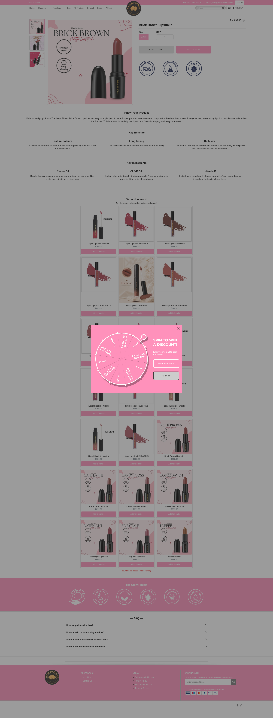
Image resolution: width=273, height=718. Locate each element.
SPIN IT (166, 375)
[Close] (178, 328)
